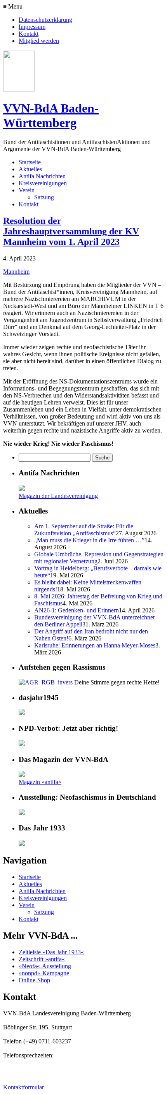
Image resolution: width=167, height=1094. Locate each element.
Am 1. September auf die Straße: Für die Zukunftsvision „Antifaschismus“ (83, 529)
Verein (27, 190)
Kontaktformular (23, 1087)
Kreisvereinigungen (43, 183)
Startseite (30, 162)
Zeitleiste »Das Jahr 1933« (51, 952)
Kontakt (28, 33)
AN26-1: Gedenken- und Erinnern (76, 610)
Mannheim (16, 271)
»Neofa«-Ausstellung (45, 966)
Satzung (44, 197)
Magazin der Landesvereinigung (58, 495)
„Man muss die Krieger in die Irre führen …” (89, 540)
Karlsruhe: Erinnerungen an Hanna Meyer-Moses (94, 645)
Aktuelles (30, 169)
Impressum (32, 26)
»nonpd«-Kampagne (44, 973)
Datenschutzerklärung (45, 19)
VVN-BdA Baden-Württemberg (51, 115)
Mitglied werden (39, 40)
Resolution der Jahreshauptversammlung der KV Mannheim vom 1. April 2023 (71, 231)
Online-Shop (34, 980)
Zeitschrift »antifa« (42, 959)
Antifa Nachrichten (42, 176)
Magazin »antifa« (40, 782)
